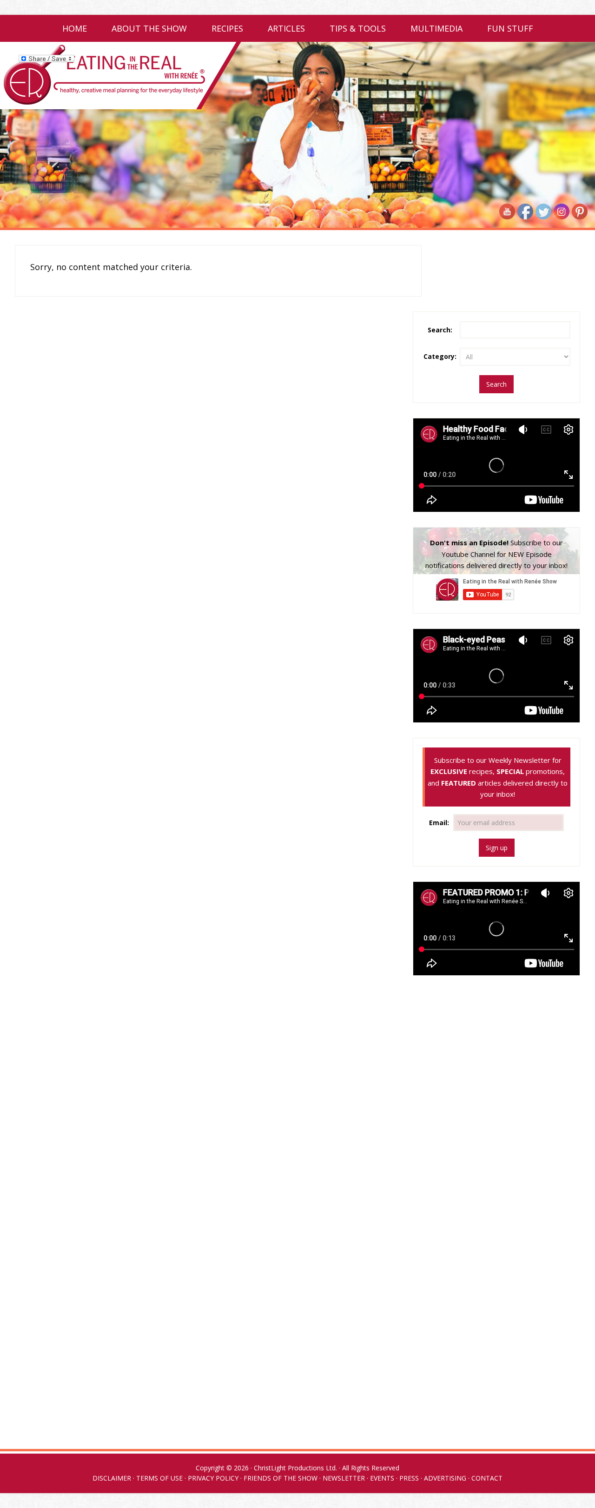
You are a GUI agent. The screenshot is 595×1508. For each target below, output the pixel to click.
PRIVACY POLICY (213, 1478)
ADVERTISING (445, 1478)
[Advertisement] (496, 1057)
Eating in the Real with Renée (297, 75)
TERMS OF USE (159, 1478)
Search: (440, 329)
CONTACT (486, 1478)
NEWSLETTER (344, 1478)
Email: (440, 822)
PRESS (409, 1478)
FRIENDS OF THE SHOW (280, 1478)
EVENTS (382, 1478)
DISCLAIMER (112, 1478)
